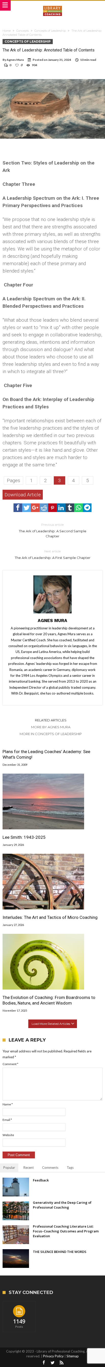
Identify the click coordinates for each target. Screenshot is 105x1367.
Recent (28, 1167)
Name (8, 1104)
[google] (35, 507)
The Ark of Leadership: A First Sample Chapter (52, 554)
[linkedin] (61, 507)
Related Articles (51, 720)
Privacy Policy (53, 1356)
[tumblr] (69, 507)
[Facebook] (44, 1363)
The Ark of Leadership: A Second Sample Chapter (52, 530)
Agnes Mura (15, 60)
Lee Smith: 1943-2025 (24, 837)
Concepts (22, 30)
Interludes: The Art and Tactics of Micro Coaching (50, 917)
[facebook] (18, 507)
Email (7, 1120)
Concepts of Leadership (50, 30)
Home (7, 30)
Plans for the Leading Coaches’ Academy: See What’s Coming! (46, 754)
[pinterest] (52, 507)
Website (8, 1135)
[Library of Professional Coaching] (52, 5)
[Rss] (61, 1363)
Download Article (23, 495)
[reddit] (44, 507)
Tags (70, 1167)
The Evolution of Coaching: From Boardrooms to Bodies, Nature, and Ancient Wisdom (49, 1000)
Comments (50, 1167)
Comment (10, 1064)
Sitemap (73, 1356)
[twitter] (26, 507)
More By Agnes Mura (50, 727)
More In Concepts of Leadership (51, 734)
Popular (9, 1167)
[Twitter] (52, 1363)
